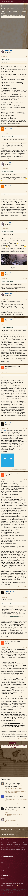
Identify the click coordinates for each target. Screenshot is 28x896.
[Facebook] (1, 894)
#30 (26, 428)
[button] (2, 1)
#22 (26, 134)
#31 (26, 479)
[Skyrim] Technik (13, 810)
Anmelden (3, 878)
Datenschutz (20, 883)
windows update (20, 17)
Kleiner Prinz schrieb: (7, 136)
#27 (26, 299)
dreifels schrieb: (6, 59)
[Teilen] (24, 56)
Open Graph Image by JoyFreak (8, 892)
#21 (26, 56)
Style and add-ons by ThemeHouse (11, 890)
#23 (26, 168)
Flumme (7, 820)
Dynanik (7, 810)
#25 (26, 228)
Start (13, 885)
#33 (26, 647)
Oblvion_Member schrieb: (8, 375)
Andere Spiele (12, 820)
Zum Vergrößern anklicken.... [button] (14, 616)
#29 (26, 372)
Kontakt (2, 870)
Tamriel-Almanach (5, 867)
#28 (26, 324)
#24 (26, 191)
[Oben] (15, 885)
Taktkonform (9, 814)
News (2, 859)
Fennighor (7, 788)
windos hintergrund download (8, 17)
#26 (26, 278)
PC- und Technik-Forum (16, 788)
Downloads (3, 865)
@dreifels (3, 430)
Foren (2, 862)
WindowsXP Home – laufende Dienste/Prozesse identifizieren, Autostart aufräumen (14, 785)
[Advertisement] (14, 34)
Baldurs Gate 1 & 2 (10, 819)
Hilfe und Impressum (6, 885)
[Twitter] (3, 894)
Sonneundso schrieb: (7, 171)
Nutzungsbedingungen (11, 883)
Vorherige (13, 743)
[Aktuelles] (23, 1)
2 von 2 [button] (19, 743)
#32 (26, 597)
